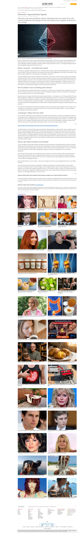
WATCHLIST (75, 0)
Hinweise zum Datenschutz (50, 526)
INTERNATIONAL (59, 7)
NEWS (19, 7)
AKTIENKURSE (22, 7)
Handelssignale (40, 514)
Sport (29, 513)
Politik (29, 512)
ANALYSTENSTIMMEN (27, 8)
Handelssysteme (40, 513)
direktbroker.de (60, 513)
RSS (72, 0)
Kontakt (49, 514)
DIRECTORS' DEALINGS (38, 8)
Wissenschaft (30, 514)
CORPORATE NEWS (32, 8)
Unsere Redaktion (63, 526)
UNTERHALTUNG (41, 7)
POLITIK (33, 7)
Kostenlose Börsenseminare (60, 512)
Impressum (32, 526)
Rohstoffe (39, 512)
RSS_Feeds (49, 513)
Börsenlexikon (21, 506)
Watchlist (49, 511)
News (24, 526)
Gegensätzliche (23, 12)
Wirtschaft (29, 511)
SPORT (37, 7)
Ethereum (19, 12)
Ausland (29, 515)
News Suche (73, 4)
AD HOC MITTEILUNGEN (21, 8)
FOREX (39, 511)
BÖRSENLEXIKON (68, 0)
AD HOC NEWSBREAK (51, 510)
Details (60, 531)
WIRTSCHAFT (30, 7)
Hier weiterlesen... (39, 185)
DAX (18, 510)
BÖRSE (26, 7)
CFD (38, 510)
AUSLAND (51, 7)
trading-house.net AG (61, 510)
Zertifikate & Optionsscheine (40, 517)
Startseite (26, 10)
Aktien (39, 515)
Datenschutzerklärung (40, 526)
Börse (29, 10)
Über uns (57, 526)
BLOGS (64, 0)
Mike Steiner (70, 526)
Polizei (29, 516)
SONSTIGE (63, 7)
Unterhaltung (30, 517)
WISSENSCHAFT (46, 7)
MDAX (19, 511)
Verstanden (63, 531)
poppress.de (59, 514)
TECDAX (19, 512)
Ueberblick (32, 10)
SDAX (18, 513)
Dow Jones (19, 514)
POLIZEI (54, 7)
